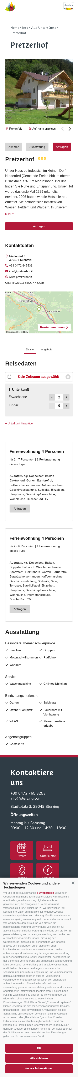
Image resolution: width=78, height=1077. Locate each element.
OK (39, 1048)
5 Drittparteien (45, 892)
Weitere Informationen (39, 1068)
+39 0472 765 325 (26, 793)
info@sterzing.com (26, 798)
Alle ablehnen (39, 1058)
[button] (73, 883)
